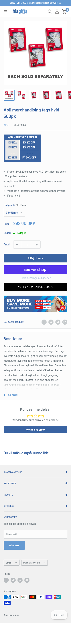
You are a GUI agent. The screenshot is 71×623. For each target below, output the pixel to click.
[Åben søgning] (50, 12)
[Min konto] (57, 12)
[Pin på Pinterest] (51, 321)
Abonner (14, 545)
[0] (64, 11)
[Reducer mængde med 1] (17, 244)
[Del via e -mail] (64, 321)
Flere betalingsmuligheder (36, 277)
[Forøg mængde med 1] (36, 244)
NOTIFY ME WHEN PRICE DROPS (35, 286)
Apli (6, 124)
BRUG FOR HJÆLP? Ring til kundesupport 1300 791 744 (35, 2)
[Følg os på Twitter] (13, 580)
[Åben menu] (5, 11)
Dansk (8, 562)
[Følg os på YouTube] (26, 580)
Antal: (7, 244)
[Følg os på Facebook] (6, 580)
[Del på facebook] (44, 321)
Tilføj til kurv (35, 258)
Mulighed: (15, 205)
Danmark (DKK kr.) (31, 562)
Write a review (35, 429)
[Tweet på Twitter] (57, 321)
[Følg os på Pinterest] (20, 580)
